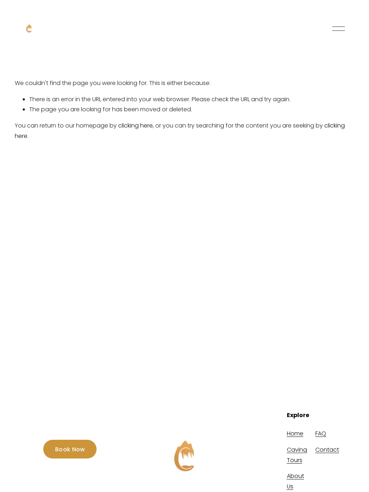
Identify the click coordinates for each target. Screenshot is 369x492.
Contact (327, 450)
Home (295, 433)
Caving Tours (297, 455)
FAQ (320, 433)
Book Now (70, 449)
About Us (295, 481)
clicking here (135, 125)
